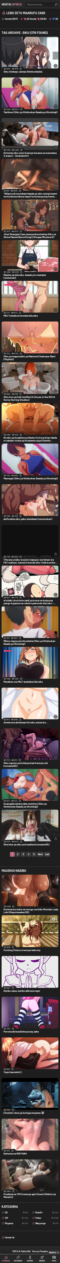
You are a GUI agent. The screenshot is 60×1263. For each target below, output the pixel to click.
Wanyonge (47, 1223)
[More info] (56, 66)
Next (40, 854)
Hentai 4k (9, 1237)
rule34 (47, 1212)
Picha (54, 1261)
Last (47, 854)
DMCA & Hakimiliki (21, 1251)
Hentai (12, 4)
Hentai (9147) (11, 18)
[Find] (56, 4)
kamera (30, 1261)
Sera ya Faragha (40, 1251)
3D (16, 1212)
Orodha (42, 1261)
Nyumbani (6, 1261)
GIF (16, 1218)
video (47, 1218)
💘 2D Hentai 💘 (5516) (35, 18)
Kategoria (18, 1261)
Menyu (52, 1252)
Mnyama (16, 1223)
